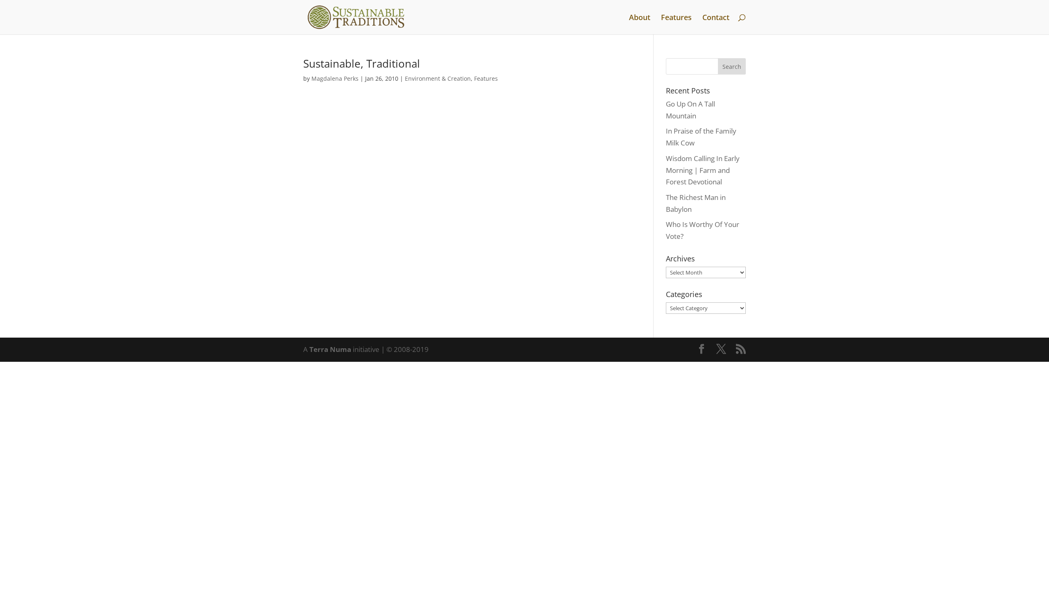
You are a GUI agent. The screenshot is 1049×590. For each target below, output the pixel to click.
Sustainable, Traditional (361, 63)
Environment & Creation (438, 78)
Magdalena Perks (335, 78)
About (639, 18)
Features (676, 18)
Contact (715, 18)
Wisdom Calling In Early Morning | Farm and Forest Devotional (703, 170)
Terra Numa (330, 349)
